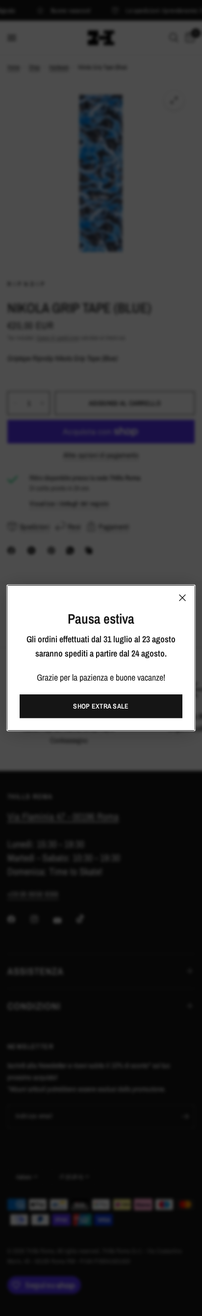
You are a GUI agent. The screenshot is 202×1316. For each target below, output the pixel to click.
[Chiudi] (182, 597)
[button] (101, 706)
